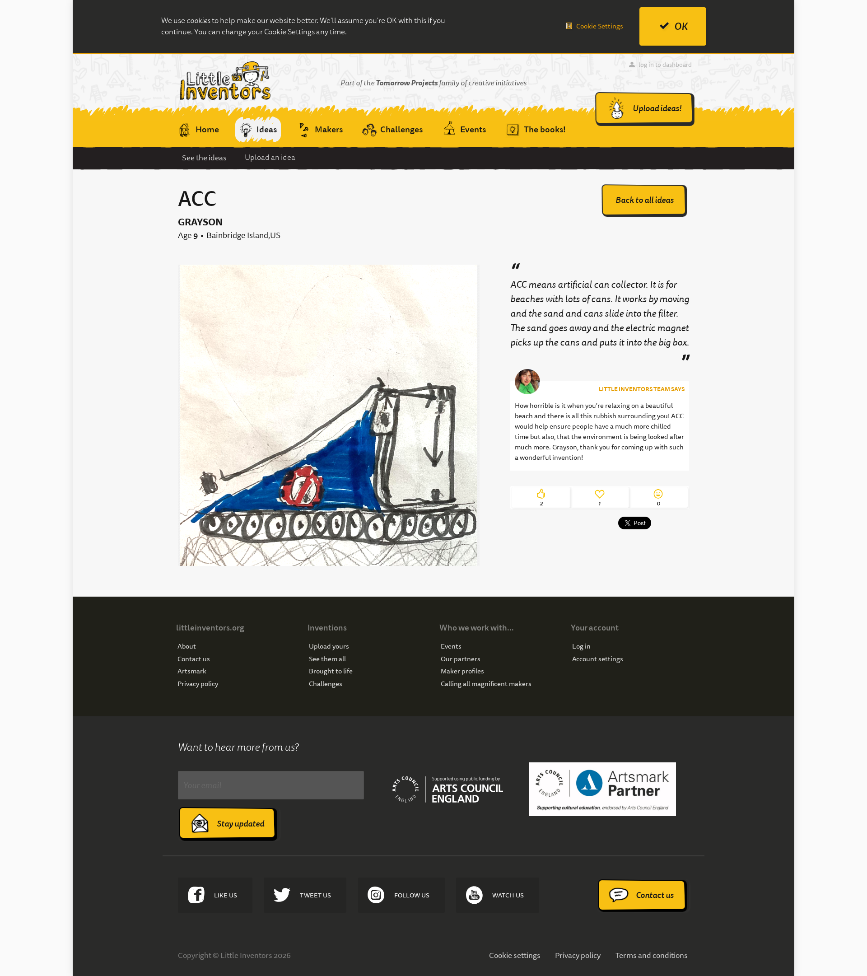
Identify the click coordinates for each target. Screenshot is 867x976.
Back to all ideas (644, 200)
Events (451, 646)
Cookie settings (515, 955)
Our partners (460, 659)
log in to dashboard (665, 64)
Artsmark (191, 671)
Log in (581, 646)
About (186, 646)
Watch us (508, 895)
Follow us (411, 895)
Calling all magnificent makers (486, 684)
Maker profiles (462, 671)
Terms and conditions (651, 955)
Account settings (597, 659)
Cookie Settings (599, 26)
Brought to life (331, 671)
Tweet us (315, 895)
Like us (225, 895)
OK (681, 26)
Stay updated (240, 823)
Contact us (193, 659)
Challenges (325, 684)
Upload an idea (270, 157)
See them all (327, 659)
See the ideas (204, 157)
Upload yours (329, 646)
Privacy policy (197, 684)
